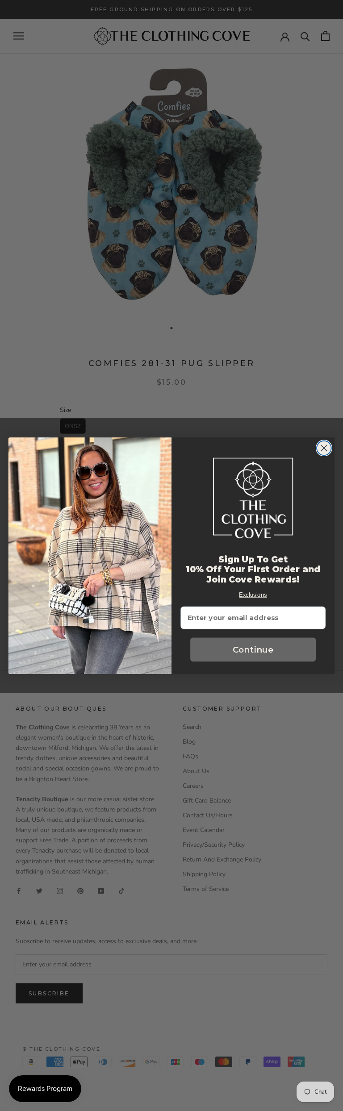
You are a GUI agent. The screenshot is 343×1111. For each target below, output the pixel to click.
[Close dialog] (324, 448)
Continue (253, 649)
